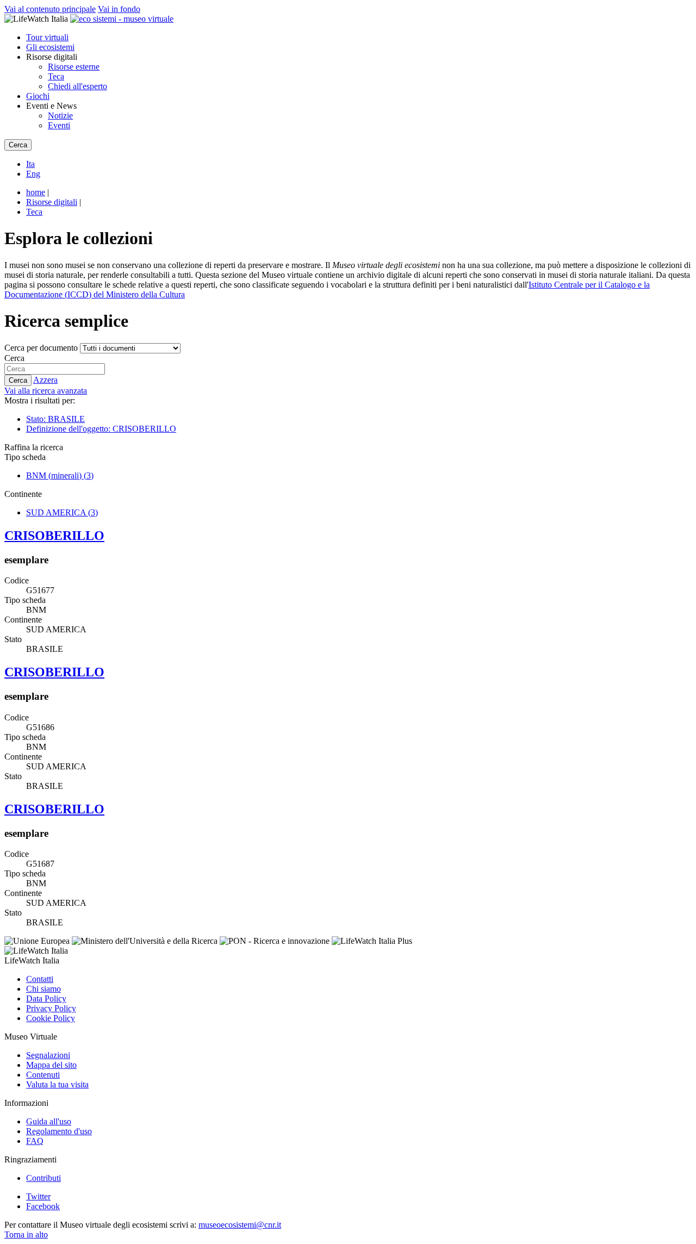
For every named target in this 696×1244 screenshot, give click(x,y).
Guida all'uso (48, 1121)
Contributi (43, 1178)
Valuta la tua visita (57, 1084)
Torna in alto (26, 1234)
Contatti (39, 979)
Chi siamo (43, 988)
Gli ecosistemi (50, 47)
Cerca (14, 358)
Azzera (45, 379)
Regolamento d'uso (59, 1131)
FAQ (35, 1141)
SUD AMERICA (62, 512)
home (35, 192)
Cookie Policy (50, 1018)
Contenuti (43, 1074)
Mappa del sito (51, 1064)
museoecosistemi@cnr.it (239, 1224)
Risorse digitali (51, 202)
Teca (56, 76)
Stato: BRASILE (55, 419)
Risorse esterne (74, 66)
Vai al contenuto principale (50, 9)
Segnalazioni (48, 1055)
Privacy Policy (51, 1008)
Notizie (60, 115)
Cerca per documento (41, 347)
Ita (30, 164)
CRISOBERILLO (54, 535)
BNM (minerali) (60, 475)
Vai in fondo (119, 9)
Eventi (59, 125)
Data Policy (46, 998)
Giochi (37, 96)
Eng (33, 173)
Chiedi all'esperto (77, 86)
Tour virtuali (47, 37)
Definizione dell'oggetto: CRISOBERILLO (101, 428)
